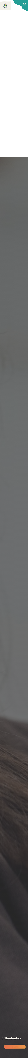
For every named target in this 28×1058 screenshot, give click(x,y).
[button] (25, 78)
